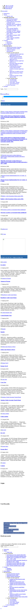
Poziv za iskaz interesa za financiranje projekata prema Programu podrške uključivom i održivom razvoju (13, 117)
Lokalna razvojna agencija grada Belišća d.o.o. (17, 54)
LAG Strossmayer (14, 83)
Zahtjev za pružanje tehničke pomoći (14, 533)
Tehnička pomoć (8, 531)
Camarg (3, 465)
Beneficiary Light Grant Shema (9, 297)
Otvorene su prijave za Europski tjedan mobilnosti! (13, 212)
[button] (3, 94)
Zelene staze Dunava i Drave (8, 349)
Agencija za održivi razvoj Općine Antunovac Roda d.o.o (16, 73)
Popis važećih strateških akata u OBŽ (13, 38)
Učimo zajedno (4, 416)
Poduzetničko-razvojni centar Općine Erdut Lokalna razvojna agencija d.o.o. (17, 68)
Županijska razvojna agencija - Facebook (10, 538)
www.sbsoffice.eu (7, 516)
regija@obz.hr (8, 8)
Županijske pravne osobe (13, 48)
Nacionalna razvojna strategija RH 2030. (12, 19)
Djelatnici (9, 42)
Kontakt (6, 86)
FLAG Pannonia (11, 85)
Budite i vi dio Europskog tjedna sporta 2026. (12, 199)
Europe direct (4, 449)
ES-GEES (3, 265)
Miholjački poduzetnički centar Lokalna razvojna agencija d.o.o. (16, 58)
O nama (6, 40)
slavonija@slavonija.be (9, 515)
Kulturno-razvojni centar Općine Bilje (16, 76)
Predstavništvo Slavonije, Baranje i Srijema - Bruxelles (15, 524)
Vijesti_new (10, 16)
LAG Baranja (13, 79)
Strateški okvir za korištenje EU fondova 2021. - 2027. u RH (14, 26)
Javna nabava (7, 44)
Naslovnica (7, 13)
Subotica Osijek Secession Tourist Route (11, 400)
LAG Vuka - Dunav (14, 82)
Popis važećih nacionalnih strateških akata (14, 22)
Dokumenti (9, 43)
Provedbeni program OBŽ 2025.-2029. (16, 564)
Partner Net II (4, 366)
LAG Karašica (13, 81)
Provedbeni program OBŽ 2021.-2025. (16, 563)
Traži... (2, 89)
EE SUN (3, 433)
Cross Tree (3, 382)
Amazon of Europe (5, 281)
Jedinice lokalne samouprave (11, 50)
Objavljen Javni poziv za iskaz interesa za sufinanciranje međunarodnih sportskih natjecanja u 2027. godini (14, 162)
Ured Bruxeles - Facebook (7, 541)
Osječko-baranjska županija (14, 47)
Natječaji (6, 528)
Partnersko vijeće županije (11, 529)
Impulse (3, 332)
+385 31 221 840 (9, 5)
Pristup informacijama (10, 526)
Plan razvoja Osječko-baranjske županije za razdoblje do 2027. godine (13, 30)
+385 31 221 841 (9, 7)
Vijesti (5, 15)
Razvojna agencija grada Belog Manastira (16, 64)
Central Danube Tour (6, 315)
